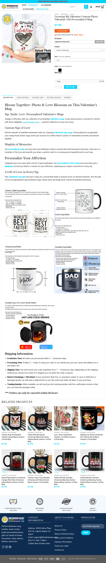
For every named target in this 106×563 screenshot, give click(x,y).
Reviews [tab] (67, 98)
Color (56, 66)
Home (56, 14)
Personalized (42, 9)
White (56, 72)
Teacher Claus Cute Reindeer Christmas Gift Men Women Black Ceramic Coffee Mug (39, 480)
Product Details (62, 31)
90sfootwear (32, 559)
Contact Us (59, 550)
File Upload (58, 38)
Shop (24, 5)
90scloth (12, 559)
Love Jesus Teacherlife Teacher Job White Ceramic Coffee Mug (64, 437)
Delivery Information (63, 542)
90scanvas (21, 559)
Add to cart (70, 87)
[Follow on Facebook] (3, 547)
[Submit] (86, 7)
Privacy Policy (60, 530)
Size (56, 56)
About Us (58, 526)
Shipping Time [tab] (37, 98)
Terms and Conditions (64, 538)
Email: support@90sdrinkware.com (42, 537)
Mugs (72, 14)
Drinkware (33, 5)
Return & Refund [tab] (54, 98)
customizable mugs (31, 122)
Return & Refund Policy (64, 534)
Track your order (61, 546)
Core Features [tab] (23, 98)
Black (60, 72)
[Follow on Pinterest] (10, 547)
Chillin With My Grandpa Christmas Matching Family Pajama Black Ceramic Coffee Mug (65, 481)
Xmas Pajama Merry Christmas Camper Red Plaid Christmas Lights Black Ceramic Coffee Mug (13, 481)
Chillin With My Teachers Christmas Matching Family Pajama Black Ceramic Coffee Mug (91, 481)
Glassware (46, 5)
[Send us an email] (6, 547)
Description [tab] (8, 98)
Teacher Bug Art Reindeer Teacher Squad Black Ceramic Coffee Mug (13, 437)
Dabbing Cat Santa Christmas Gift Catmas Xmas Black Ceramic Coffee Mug (91, 437)
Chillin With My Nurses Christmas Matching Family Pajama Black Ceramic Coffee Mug (39, 438)
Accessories (28, 9)
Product (57, 46)
